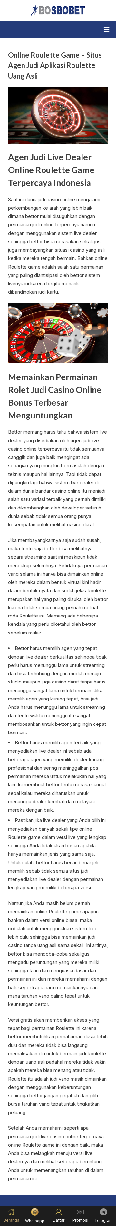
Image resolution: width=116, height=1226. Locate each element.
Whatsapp (34, 1220)
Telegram (103, 1220)
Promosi (80, 1220)
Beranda (11, 1220)
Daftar (58, 1220)
